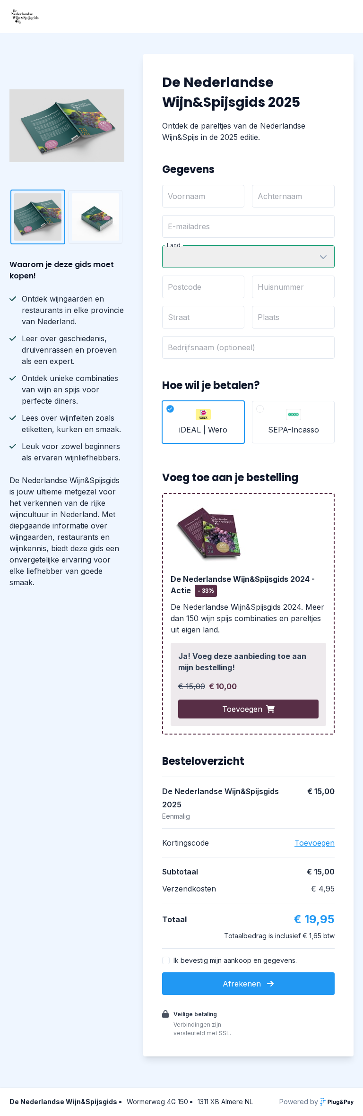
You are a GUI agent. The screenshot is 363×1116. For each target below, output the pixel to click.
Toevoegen (242, 709)
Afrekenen (243, 983)
